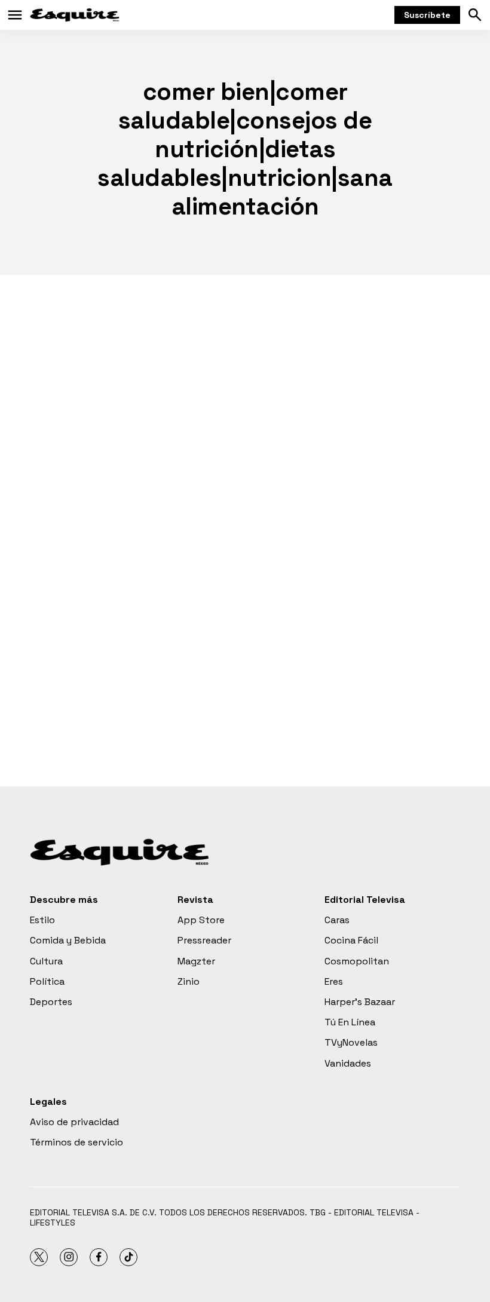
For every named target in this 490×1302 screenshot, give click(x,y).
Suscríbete (427, 15)
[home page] (75, 15)
